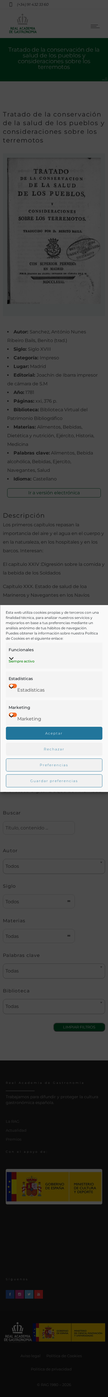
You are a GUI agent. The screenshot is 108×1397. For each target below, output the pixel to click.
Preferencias (54, 765)
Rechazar (54, 749)
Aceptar (54, 733)
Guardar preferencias (54, 781)
